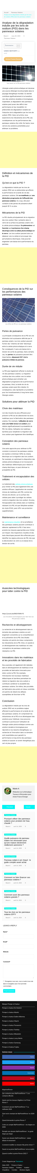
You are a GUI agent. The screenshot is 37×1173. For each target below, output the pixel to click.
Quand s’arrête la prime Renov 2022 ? (15, 1153)
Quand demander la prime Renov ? (14, 1120)
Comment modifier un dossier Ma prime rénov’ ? (18, 1145)
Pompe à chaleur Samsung (11, 1043)
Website (5, 952)
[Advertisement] (18, 150)
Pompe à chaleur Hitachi (10, 1021)
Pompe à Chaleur (16, 1165)
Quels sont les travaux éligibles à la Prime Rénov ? (16, 1101)
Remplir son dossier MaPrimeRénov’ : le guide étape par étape (17, 1133)
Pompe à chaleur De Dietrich (12, 1008)
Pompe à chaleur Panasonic (11, 1025)
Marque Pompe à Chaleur (11, 1004)
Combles (14, 1170)
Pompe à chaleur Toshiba (10, 1029)
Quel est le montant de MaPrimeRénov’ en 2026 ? (18, 1115)
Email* (5, 942)
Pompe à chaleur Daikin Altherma (13, 1016)
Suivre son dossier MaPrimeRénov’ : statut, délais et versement (16, 1139)
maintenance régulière (12, 522)
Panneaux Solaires (9, 38)
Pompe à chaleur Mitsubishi (11, 1034)
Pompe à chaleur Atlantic (10, 1012)
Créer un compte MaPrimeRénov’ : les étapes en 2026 (18, 1126)
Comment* (6, 962)
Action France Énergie (13, 59)
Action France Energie (14, 2)
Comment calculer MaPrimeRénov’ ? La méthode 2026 (15, 1108)
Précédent (10, 807)
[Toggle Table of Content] (17, 45)
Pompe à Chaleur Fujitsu (10, 1047)
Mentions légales (25, 1170)
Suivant (28, 807)
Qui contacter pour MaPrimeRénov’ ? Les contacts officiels (16, 1095)
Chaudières (5, 1170)
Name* (5, 932)
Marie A (6, 36)
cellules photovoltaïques (24, 484)
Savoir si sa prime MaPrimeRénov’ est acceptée (18, 1149)
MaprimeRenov (7, 1089)
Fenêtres (19, 1167)
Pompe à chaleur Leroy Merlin (12, 1038)
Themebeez (19, 1161)
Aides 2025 (5, 1165)
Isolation (26, 1167)
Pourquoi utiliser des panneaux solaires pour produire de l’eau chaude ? (17, 821)
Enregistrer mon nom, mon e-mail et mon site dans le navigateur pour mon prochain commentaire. (18, 983)
